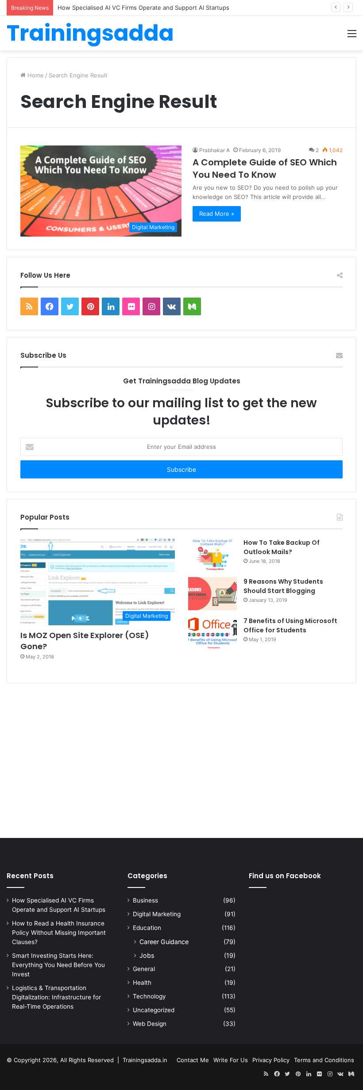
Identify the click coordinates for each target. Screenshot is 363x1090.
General (144, 968)
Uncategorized (153, 1010)
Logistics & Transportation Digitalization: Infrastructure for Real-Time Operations (56, 997)
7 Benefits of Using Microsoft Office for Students (290, 625)
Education (147, 927)
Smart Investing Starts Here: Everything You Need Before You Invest (58, 965)
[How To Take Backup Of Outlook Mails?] (212, 554)
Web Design (149, 1023)
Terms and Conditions (324, 1059)
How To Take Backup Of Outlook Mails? (281, 547)
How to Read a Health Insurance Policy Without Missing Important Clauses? (59, 932)
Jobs (146, 955)
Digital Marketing (157, 914)
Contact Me (193, 1059)
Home (35, 75)
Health (142, 982)
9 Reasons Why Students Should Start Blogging (283, 586)
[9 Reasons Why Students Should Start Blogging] (212, 593)
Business (145, 900)
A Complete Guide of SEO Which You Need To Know (265, 168)
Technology (149, 996)
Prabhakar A (214, 150)
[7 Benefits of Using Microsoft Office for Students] (212, 633)
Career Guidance (164, 941)
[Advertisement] (181, 763)
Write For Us (230, 1059)
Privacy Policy (271, 1059)
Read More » (216, 213)
